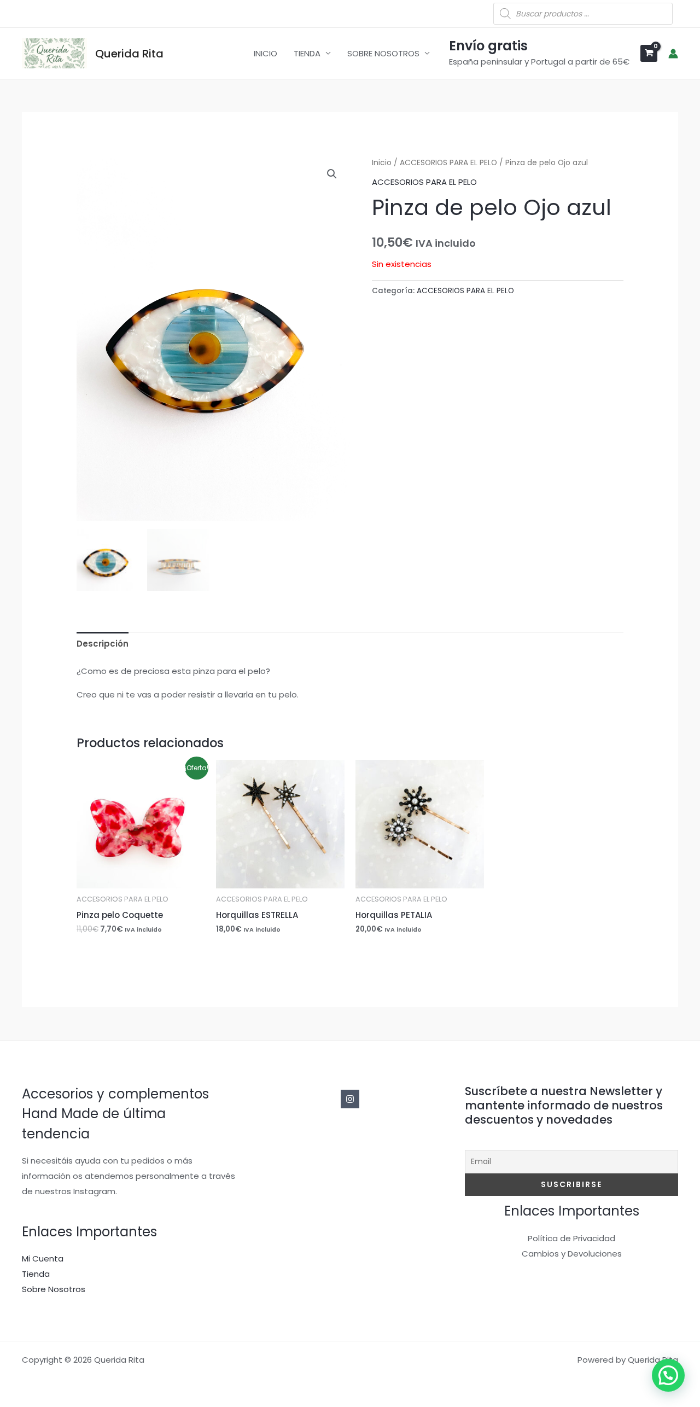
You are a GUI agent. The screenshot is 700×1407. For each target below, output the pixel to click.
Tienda (36, 1274)
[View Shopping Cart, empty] (648, 53)
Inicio (382, 163)
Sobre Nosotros (53, 1289)
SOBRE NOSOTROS (383, 53)
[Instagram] (350, 1099)
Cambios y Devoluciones (572, 1253)
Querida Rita (129, 53)
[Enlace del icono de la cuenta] (673, 54)
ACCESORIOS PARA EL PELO (448, 163)
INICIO (265, 53)
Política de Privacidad (571, 1238)
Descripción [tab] (103, 643)
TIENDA (307, 53)
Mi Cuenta (42, 1258)
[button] (332, 174)
